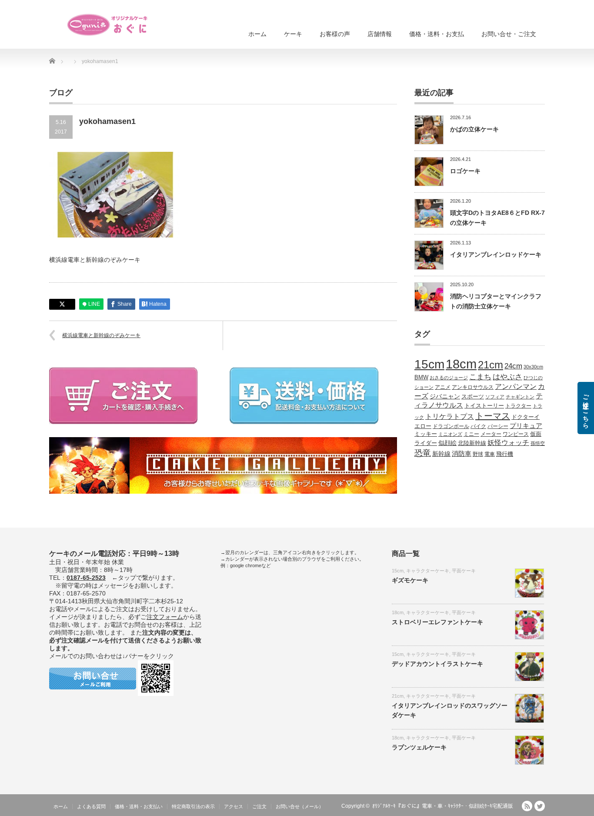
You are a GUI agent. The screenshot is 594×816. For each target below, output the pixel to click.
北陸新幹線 (472, 443)
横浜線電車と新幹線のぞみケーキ (101, 335)
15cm (429, 364)
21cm (490, 365)
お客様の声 (335, 33)
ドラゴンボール (451, 426)
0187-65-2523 (86, 577)
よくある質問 (91, 806)
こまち (480, 376)
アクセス (233, 806)
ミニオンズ (450, 434)
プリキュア (526, 425)
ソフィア (494, 396)
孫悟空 (538, 443)
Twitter (539, 806)
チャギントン (520, 396)
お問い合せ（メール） (300, 806)
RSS (527, 806)
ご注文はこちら (585, 408)
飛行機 (504, 454)
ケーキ (293, 33)
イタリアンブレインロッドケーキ (495, 254)
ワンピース (516, 434)
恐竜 (422, 453)
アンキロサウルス (473, 387)
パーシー (497, 426)
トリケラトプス (449, 416)
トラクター (518, 405)
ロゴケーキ (465, 170)
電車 (489, 454)
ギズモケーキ (410, 580)
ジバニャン (445, 396)
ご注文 (259, 806)
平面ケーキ (464, 570)
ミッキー (425, 434)
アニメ (443, 387)
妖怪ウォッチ (508, 442)
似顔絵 (447, 442)
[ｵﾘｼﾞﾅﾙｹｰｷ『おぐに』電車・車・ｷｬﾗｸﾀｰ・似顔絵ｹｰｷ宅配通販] (108, 25)
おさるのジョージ (449, 377)
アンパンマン (516, 386)
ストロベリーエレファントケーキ (437, 622)
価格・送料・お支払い (139, 806)
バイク (478, 426)
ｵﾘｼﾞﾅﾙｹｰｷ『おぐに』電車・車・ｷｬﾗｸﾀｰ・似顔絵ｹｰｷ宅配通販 (442, 806)
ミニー (471, 434)
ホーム (257, 33)
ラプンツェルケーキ (419, 747)
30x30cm (533, 366)
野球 (478, 454)
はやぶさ (507, 376)
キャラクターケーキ (427, 570)
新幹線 (441, 453)
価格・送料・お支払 (436, 33)
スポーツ (472, 397)
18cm (461, 364)
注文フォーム (165, 616)
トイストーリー (484, 406)
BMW (421, 378)
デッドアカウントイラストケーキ (437, 663)
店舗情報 (379, 33)
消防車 (461, 453)
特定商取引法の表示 (193, 806)
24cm (513, 365)
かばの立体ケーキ (474, 129)
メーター (491, 434)
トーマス (492, 416)
